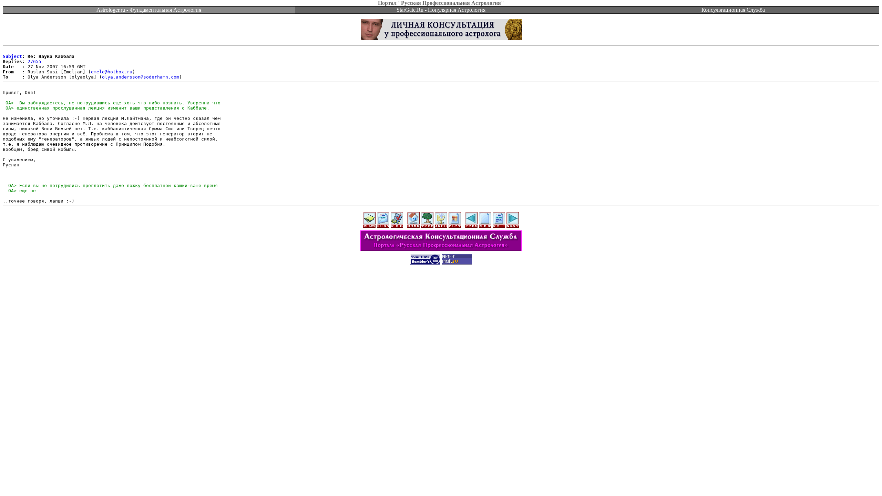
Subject (12, 56)
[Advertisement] (441, 284)
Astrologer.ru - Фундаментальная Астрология (148, 10)
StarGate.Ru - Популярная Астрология (441, 10)
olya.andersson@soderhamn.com (140, 77)
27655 (34, 61)
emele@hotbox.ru (111, 71)
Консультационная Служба (733, 10)
